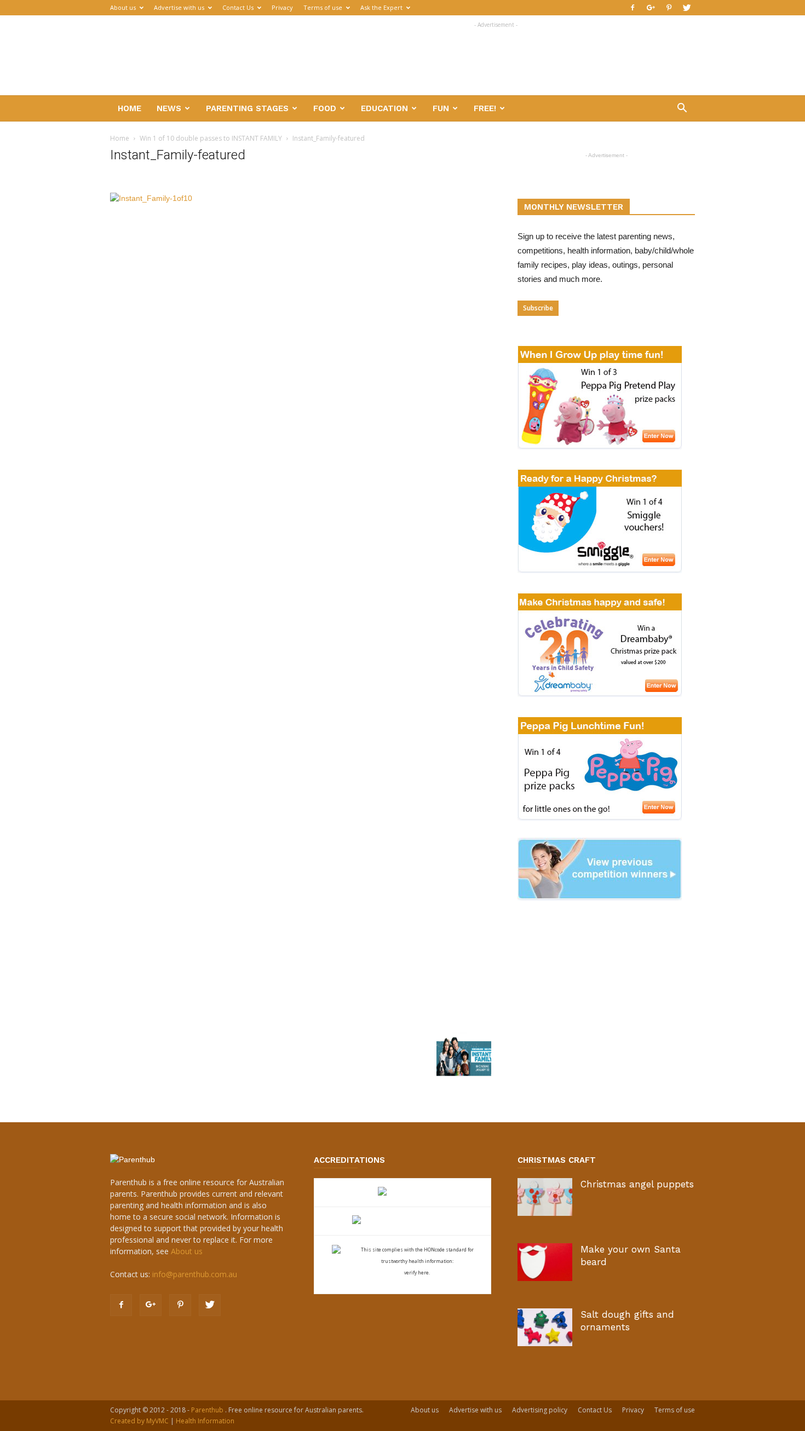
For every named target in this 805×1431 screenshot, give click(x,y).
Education (384, 108)
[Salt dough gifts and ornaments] (545, 1327)
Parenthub (208, 1410)
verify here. (417, 1273)
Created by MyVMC (139, 1421)
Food (324, 108)
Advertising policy (539, 1410)
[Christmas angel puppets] (545, 1197)
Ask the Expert (381, 7)
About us (123, 7)
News (169, 108)
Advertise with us (179, 7)
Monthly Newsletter (573, 207)
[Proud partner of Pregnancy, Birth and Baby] (402, 1221)
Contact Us (238, 7)
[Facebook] (632, 7)
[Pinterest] (668, 7)
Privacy (282, 7)
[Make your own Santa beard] (545, 1262)
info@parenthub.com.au (194, 1274)
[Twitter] (687, 7)
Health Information (205, 1421)
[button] (682, 109)
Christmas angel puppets (637, 1184)
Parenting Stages (247, 108)
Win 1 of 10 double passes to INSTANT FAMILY (211, 138)
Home (129, 108)
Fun (441, 108)
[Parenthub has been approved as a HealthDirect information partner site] (403, 1192)
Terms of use (322, 7)
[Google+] (650, 7)
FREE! (485, 108)
